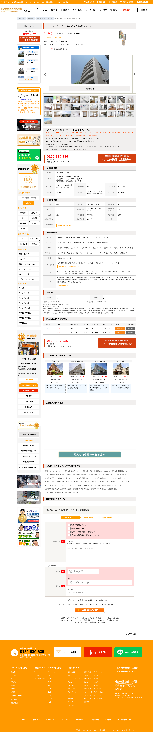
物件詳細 (130, 328)
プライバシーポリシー (67, 604)
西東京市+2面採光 (51, 478)
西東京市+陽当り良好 (52, 489)
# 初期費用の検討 (28, 462)
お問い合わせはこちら (29, 385)
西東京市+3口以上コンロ (120, 471)
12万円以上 (23, 323)
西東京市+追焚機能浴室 (80, 474)
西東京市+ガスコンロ (103, 471)
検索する (29, 203)
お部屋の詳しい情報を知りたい (70, 266)
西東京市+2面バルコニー (66, 478)
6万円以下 (22, 288)
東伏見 (34, 223)
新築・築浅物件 (24, 254)
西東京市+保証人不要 (71, 492)
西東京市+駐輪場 (100, 485)
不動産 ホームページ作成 (83, 730)
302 (48, 328)
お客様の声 (65, 10)
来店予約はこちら (28, 390)
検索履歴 (114, 2)
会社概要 (103, 10)
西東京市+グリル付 (89, 471)
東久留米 (23, 213)
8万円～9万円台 (24, 303)
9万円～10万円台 (24, 308)
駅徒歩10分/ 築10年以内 (27, 264)
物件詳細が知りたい (78, 528)
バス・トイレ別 (24, 274)
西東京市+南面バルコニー (102, 478)
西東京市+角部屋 (122, 474)
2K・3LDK (23, 244)
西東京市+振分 (78, 482)
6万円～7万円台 (24, 293)
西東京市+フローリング (65, 482)
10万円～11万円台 (25, 313)
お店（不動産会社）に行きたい (83, 532)
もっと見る (28, 79)
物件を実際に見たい (78, 525)
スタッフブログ (29, 412)
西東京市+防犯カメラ (114, 485)
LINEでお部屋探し (132, 652)
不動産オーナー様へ (28, 435)
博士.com (95, 730)
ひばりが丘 (34, 213)
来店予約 (102, 652)
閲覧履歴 (102, 2)
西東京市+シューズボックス (120, 482)
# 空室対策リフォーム (29, 456)
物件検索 (54, 10)
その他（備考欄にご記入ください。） (85, 535)
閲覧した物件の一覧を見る (89, 454)
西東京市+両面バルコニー (84, 478)
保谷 (23, 218)
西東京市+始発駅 (65, 489)
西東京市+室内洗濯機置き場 (54, 492)
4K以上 (34, 244)
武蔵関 (23, 228)
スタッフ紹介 (78, 10)
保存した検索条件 (129, 2)
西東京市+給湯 (50, 474)
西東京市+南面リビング (119, 478)
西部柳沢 (23, 223)
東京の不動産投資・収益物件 (127, 668)
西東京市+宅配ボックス (85, 485)
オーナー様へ (91, 10)
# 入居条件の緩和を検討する (28, 467)
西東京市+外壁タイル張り (81, 489)
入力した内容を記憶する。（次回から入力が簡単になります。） (91, 600)
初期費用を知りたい (54, 37)
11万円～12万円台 (25, 318)
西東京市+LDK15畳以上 (98, 489)
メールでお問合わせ (72, 652)
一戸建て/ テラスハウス (26, 279)
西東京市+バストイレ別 (63, 474)
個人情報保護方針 (124, 720)
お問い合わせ (77, 149)
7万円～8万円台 (24, 298)
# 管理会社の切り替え (29, 445)
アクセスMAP (28, 379)
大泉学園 (34, 218)
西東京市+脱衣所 (94, 474)
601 (48, 332)
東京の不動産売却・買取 (126, 672)
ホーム (44, 10)
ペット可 (22, 259)
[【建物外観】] (90, 83)
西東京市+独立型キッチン (73, 471)
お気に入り (120, 328)
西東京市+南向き (50, 482)
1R (23, 239)
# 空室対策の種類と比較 (28, 451)
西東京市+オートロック (52, 485)
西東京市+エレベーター (69, 485)
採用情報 (113, 10)
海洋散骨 (103, 730)
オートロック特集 (25, 269)
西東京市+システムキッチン (54, 471)
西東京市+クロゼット (92, 482)
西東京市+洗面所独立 (108, 474)
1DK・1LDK (34, 239)
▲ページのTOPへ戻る (129, 634)
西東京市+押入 (104, 482)
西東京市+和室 (112, 489)
